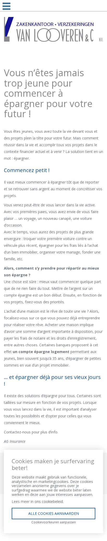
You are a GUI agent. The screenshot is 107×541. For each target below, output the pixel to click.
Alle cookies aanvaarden (53, 513)
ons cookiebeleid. (49, 501)
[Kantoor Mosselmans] (53, 28)
